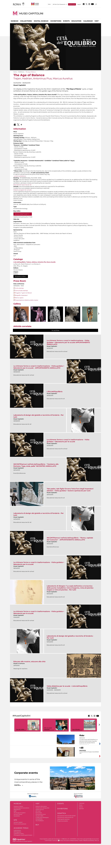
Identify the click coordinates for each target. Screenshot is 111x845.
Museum (14, 21)
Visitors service (40, 809)
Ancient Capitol (18, 822)
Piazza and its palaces (20, 824)
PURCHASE (72, 4)
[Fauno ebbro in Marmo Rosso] (38, 316)
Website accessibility (88, 840)
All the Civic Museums (59, 4)
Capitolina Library (19, 833)
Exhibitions (55, 21)
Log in (79, 4)
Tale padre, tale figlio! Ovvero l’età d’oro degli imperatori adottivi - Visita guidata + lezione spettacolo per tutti (70, 490)
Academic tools (21, 828)
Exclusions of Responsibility (71, 840)
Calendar (88, 21)
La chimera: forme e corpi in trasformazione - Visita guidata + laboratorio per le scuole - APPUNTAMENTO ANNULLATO (38, 367)
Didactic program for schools (22, 190)
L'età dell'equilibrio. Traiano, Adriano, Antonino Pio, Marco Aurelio (34, 262)
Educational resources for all (22, 185)
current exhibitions (20, 176)
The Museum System (19, 812)
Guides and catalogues (42, 817)
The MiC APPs (20, 729)
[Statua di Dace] (55, 317)
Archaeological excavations (21, 808)
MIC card (38, 811)
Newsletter (17, 816)
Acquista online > (21, 276)
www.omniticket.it (22, 214)
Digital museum (41, 21)
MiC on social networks (48, 728)
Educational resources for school (66, 815)
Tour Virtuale (76, 729)
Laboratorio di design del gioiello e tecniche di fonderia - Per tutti (38, 416)
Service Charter (18, 814)
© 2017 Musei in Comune (51, 840)
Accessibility (39, 819)
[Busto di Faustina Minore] (72, 317)
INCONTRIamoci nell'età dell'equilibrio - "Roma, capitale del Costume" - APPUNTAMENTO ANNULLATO (70, 539)
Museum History (18, 806)
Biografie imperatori (21, 295)
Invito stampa (19, 288)
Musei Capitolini (31, 13)
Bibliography (17, 832)
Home (15, 72)
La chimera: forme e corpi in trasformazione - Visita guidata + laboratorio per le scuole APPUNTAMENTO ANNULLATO (68, 342)
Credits (80, 840)
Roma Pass (39, 812)
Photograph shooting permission (23, 835)
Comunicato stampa (21, 290)
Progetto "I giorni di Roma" (23, 293)
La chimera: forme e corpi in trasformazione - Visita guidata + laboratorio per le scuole (68, 440)
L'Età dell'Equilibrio (54, 392)
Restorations (17, 809)
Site (15, 820)
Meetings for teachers (63, 819)
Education (76, 21)
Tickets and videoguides (42, 808)
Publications (17, 830)
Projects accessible (62, 821)
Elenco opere (19, 297)
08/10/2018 (88, 741)
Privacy (61, 840)
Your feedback (40, 820)
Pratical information (41, 806)
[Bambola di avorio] (89, 317)
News (80, 805)
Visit (97, 21)
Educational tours (41, 814)
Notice (81, 807)
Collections (26, 21)
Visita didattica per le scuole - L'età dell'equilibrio (67, 686)
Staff (15, 811)
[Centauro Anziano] (21, 318)
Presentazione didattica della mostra (26, 300)
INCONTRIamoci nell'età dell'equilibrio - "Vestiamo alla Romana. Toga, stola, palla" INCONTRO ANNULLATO (35, 465)
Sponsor (81, 808)
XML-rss (97, 840)
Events (66, 21)
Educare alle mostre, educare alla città (29, 662)
